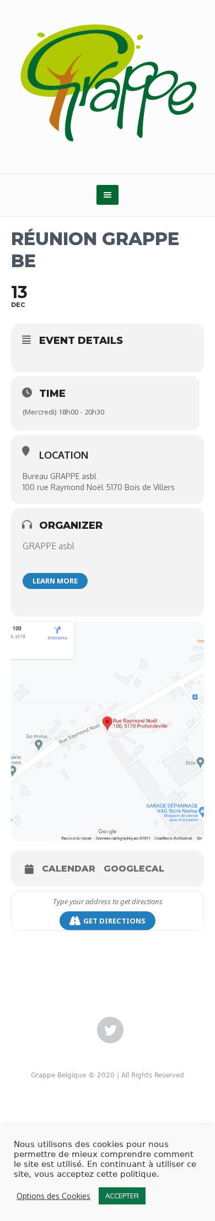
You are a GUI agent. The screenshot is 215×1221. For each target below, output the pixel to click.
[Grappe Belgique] (107, 81)
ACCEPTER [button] (122, 1195)
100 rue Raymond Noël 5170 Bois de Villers (99, 487)
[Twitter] (110, 1030)
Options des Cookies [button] (53, 1196)
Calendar (68, 868)
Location (63, 455)
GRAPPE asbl (48, 545)
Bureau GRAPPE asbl (59, 476)
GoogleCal (134, 868)
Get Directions (114, 921)
